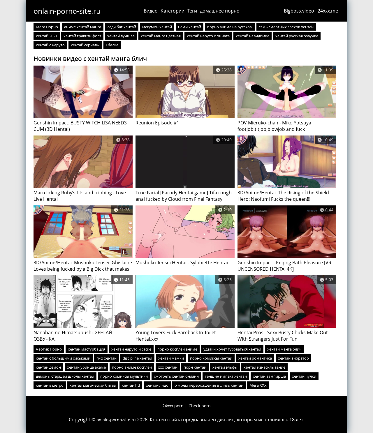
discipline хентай (137, 358)
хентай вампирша (269, 376)
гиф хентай (106, 358)
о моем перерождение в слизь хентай (209, 385)
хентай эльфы (224, 367)
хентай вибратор (293, 358)
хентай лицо (157, 385)
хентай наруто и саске (131, 349)
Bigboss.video (299, 11)
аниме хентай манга (82, 26)
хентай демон (48, 367)
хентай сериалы (85, 44)
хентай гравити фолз (82, 35)
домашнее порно (220, 11)
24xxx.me (328, 11)
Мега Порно (47, 26)
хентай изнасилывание (264, 367)
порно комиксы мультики (124, 376)
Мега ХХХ (258, 385)
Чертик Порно (49, 349)
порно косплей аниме (177, 349)
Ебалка (112, 44)
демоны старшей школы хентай (65, 376)
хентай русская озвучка (296, 35)
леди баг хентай (121, 26)
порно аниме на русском (230, 26)
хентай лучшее (121, 35)
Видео (151, 11)
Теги (192, 11)
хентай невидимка (252, 35)
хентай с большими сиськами (63, 358)
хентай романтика (255, 358)
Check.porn (200, 406)
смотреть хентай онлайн (176, 376)
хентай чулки (304, 376)
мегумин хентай (157, 26)
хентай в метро (50, 385)
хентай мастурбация (86, 349)
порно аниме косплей (132, 367)
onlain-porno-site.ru (67, 11)
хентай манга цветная (161, 35)
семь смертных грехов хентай (286, 26)
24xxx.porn (173, 406)
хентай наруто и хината (208, 35)
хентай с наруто (50, 44)
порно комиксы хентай (211, 358)
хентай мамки (171, 358)
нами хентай (189, 26)
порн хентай (195, 367)
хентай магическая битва (93, 385)
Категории (172, 11)
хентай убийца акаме (86, 367)
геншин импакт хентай (226, 376)
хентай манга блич (284, 349)
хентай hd (131, 385)
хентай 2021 (46, 35)
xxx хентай (167, 367)
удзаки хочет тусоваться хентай (232, 349)
